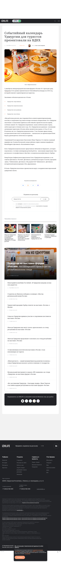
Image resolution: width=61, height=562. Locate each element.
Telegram (48, 462)
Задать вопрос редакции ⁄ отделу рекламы (22, 470)
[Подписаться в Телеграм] (26, 401)
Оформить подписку (26, 446)
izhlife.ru (34, 551)
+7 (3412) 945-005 (7, 489)
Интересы (5, 465)
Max (47, 465)
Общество (22, 45)
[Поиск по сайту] (55, 21)
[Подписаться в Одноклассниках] (34, 401)
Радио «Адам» (36, 462)
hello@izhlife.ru (41, 489)
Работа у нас (20, 465)
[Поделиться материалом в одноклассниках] (28, 185)
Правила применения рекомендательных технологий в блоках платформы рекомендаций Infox (24, 519)
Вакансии (19, 474)
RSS (47, 472)
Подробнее (27, 553)
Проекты (4, 467)
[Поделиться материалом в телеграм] (33, 185)
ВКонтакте (49, 460)
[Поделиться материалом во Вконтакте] (23, 185)
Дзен (47, 470)
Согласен (19, 557)
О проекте (19, 460)
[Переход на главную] (5, 21)
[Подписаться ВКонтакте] (30, 401)
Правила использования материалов (30, 502)
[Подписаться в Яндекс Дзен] (22, 401)
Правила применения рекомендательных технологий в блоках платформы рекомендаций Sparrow (24, 518)
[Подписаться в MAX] (38, 401)
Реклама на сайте (21, 462)
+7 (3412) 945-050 (24, 489)
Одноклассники (50, 467)
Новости (4, 460)
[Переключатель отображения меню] (59, 21)
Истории (4, 462)
